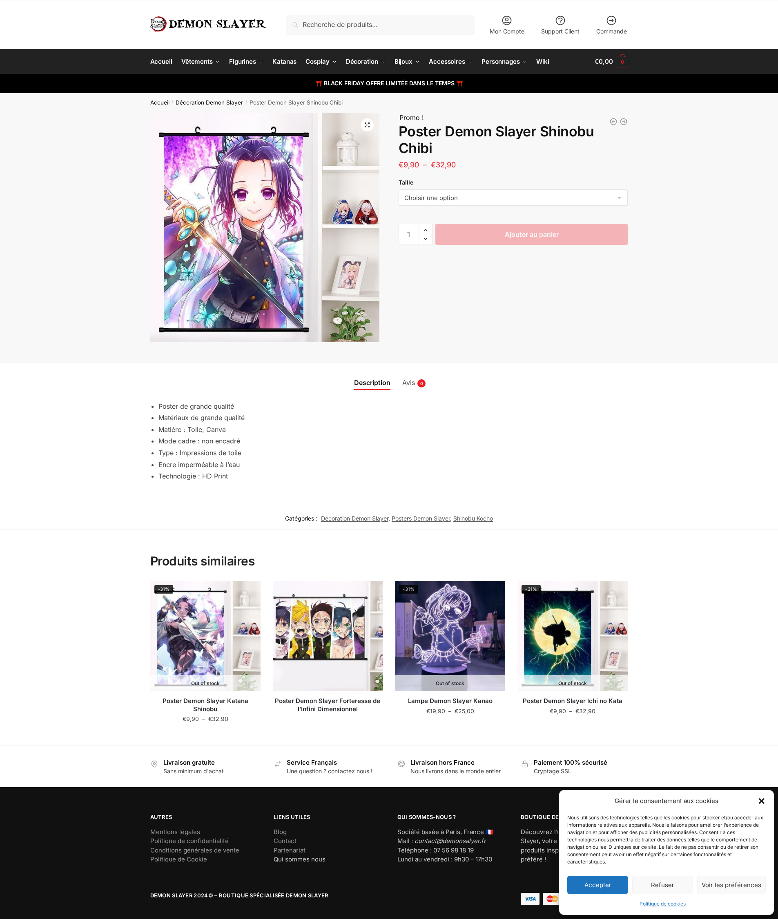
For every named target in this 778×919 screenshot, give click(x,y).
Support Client (560, 31)
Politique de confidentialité (189, 841)
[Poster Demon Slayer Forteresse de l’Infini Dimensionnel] (328, 636)
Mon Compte (507, 31)
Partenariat (289, 850)
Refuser (662, 885)
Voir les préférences (731, 885)
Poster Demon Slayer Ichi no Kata (572, 701)
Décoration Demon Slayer (209, 102)
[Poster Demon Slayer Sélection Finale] (613, 122)
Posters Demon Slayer (421, 518)
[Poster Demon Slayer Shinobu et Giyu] (624, 122)
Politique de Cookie (178, 859)
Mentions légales (175, 832)
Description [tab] (372, 382)
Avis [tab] (408, 382)
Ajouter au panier (532, 234)
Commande (611, 31)
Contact (285, 841)
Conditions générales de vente (194, 850)
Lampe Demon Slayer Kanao (450, 701)
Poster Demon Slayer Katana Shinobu (205, 705)
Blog (280, 832)
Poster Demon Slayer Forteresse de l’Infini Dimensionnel (327, 705)
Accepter (597, 885)
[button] (762, 801)
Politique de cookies (663, 904)
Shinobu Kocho (473, 518)
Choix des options (205, 735)
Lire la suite (327, 735)
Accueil (159, 102)
